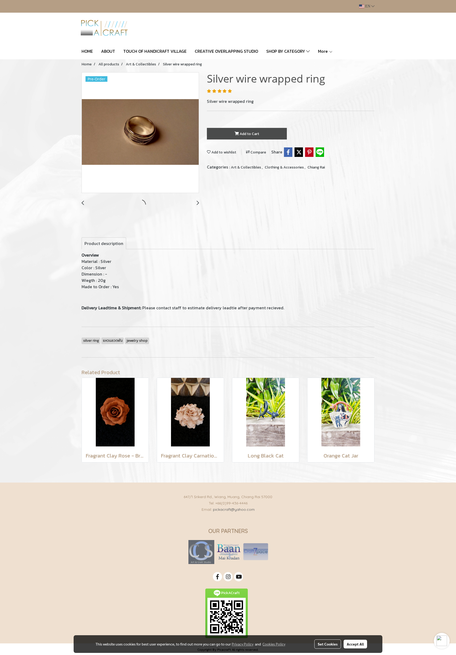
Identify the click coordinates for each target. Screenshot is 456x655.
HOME (87, 51)
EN (367, 6)
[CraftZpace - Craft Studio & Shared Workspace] (255, 552)
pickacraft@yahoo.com (234, 509)
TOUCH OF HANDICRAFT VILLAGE (155, 51)
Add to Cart (249, 134)
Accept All (355, 644)
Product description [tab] (103, 243)
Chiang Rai (316, 167)
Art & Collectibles (246, 167)
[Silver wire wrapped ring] (140, 133)
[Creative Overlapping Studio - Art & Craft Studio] (201, 552)
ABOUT (108, 51)
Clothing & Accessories (285, 167)
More (323, 51)
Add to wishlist (223, 152)
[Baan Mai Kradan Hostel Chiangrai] (228, 552)
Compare (258, 152)
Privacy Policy (242, 644)
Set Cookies (328, 644)
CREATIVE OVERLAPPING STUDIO (226, 51)
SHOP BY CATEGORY (286, 51)
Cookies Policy (274, 644)
